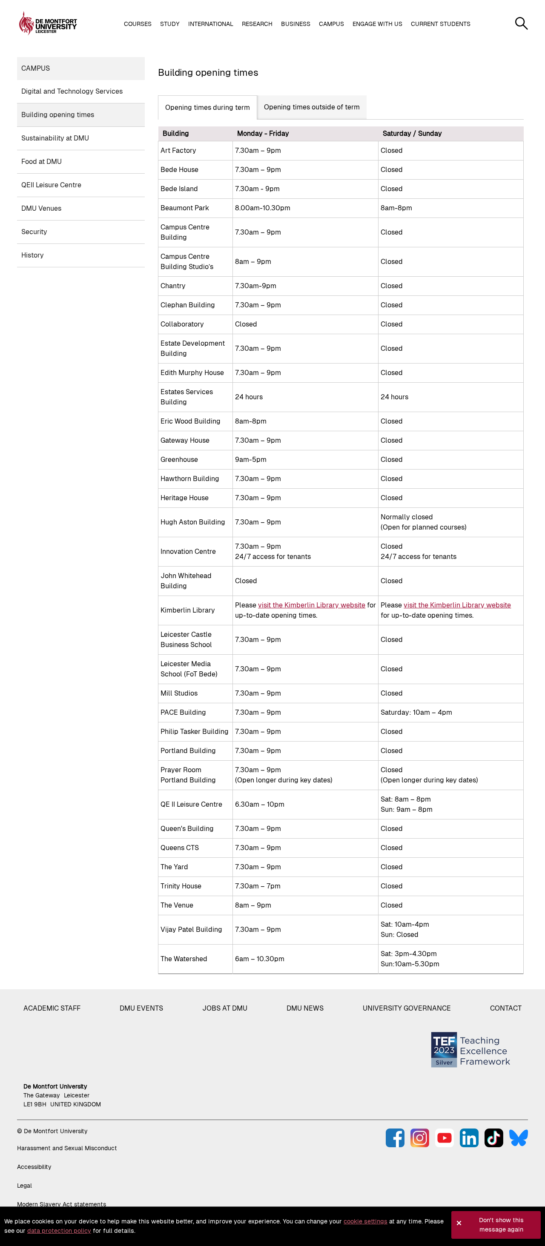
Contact (506, 1008)
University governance (407, 1008)
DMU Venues (41, 208)
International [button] (210, 23)
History (32, 255)
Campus (35, 68)
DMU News (305, 1008)
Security (34, 232)
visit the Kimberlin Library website (311, 605)
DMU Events (141, 1008)
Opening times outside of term (312, 107)
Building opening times (57, 115)
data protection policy (59, 1230)
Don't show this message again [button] (501, 1225)
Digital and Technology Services (72, 91)
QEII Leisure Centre (51, 185)
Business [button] (295, 23)
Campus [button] (331, 23)
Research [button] (257, 23)
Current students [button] (440, 23)
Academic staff (51, 1008)
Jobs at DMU (224, 1008)
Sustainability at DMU (55, 138)
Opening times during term (207, 107)
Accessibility (34, 1166)
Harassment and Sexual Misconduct (67, 1148)
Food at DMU (41, 162)
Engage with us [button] (377, 23)
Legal (24, 1185)
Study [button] (170, 23)
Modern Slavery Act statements (61, 1204)
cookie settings (365, 1221)
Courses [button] (138, 23)
